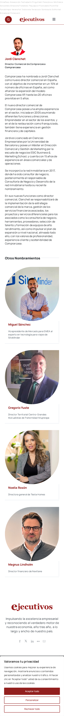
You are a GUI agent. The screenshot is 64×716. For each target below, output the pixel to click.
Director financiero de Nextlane (25, 571)
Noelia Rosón (17, 488)
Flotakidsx (23, 5)
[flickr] (38, 641)
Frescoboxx (48, 2)
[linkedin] (32, 641)
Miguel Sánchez (19, 324)
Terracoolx (36, 9)
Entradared (5, 13)
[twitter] (26, 641)
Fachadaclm (26, 2)
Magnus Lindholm (20, 564)
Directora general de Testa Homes (26, 494)
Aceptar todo (32, 691)
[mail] (44, 641)
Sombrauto (46, 9)
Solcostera (5, 5)
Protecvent (15, 13)
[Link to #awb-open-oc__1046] (8, 19)
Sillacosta (14, 5)
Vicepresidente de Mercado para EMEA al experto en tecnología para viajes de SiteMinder (30, 334)
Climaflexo (4, 2)
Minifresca (58, 2)
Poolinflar (54, 5)
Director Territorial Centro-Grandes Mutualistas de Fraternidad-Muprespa (28, 416)
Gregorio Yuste (18, 408)
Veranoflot (16, 9)
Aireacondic (15, 2)
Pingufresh (37, 2)
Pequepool (34, 5)
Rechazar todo (32, 708)
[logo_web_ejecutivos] (32, 18)
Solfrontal (56, 9)
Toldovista (26, 9)
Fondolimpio (5, 9)
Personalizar (32, 700)
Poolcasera (44, 5)
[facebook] (20, 641)
